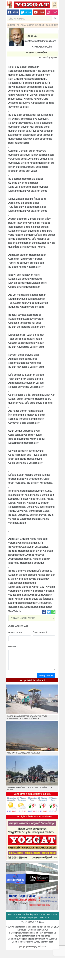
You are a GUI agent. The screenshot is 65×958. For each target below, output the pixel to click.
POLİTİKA (21, 25)
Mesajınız (13, 646)
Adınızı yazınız (15, 632)
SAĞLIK (49, 25)
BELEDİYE (39, 25)
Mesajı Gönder (46, 675)
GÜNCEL (11, 25)
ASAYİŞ (30, 25)
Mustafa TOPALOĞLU (36, 52)
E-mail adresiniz (40, 632)
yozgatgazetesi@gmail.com (32, 946)
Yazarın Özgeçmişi (48, 57)
